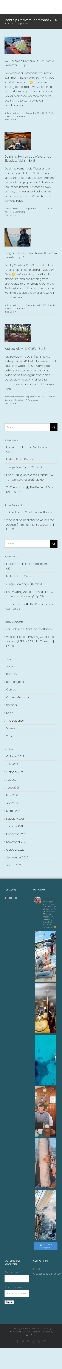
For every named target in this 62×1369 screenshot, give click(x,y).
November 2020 (16, 842)
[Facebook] (6, 898)
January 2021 (14, 826)
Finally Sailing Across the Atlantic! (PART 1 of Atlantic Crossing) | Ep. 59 (30, 524)
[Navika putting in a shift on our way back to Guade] (45, 1215)
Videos (22, 44)
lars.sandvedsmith (15, 113)
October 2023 (15, 756)
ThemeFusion (15, 1331)
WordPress (31, 1335)
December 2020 (17, 834)
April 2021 (12, 803)
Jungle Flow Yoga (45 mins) (24, 467)
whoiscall (12, 520)
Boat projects (11, 400)
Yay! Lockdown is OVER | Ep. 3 (25, 349)
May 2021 (12, 795)
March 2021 (13, 811)
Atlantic (11, 666)
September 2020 (17, 857)
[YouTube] (10, 898)
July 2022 (12, 764)
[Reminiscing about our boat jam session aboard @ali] (45, 1008)
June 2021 (12, 787)
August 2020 (14, 865)
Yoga (9, 736)
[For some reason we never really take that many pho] (45, 1111)
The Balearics (15, 720)
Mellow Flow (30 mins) (20, 459)
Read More (9, 119)
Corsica (11, 689)
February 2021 (15, 819)
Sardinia (11, 705)
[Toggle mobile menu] (55, 9)
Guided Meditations (19, 697)
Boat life (14, 44)
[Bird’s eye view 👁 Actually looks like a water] (45, 1060)
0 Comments (19, 116)
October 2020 (15, 849)
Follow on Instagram (46, 1246)
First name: (11, 1272)
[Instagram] (15, 898)
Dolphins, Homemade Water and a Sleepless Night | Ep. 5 (28, 158)
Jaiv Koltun (13, 512)
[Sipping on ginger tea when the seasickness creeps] (45, 956)
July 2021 (11, 780)
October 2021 (14, 772)
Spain (10, 713)
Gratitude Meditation (38, 512)
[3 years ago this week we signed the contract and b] (45, 1163)
